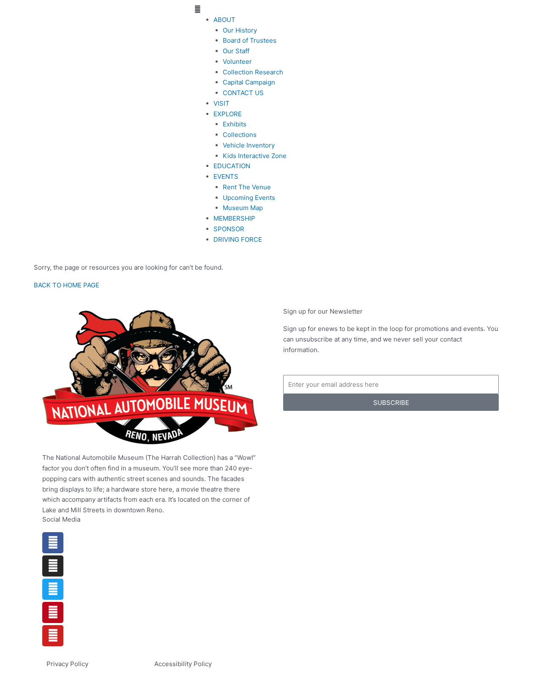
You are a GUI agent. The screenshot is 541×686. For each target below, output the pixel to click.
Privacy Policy (67, 664)
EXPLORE (227, 114)
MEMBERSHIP (234, 218)
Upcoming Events (249, 198)
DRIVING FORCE (237, 239)
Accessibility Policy (183, 664)
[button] (270, 9)
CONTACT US (243, 93)
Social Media (61, 519)
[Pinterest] (52, 612)
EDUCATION (231, 166)
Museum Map (243, 208)
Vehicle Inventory (249, 145)
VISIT (221, 103)
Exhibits (234, 124)
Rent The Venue (247, 187)
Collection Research (253, 72)
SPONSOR (228, 229)
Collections (240, 135)
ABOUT (224, 20)
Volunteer (237, 61)
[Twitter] (52, 589)
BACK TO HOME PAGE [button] (66, 285)
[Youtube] (52, 635)
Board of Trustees (249, 40)
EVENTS (225, 176)
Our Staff (236, 51)
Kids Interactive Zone (255, 156)
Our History (240, 30)
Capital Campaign (249, 82)
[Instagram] (52, 566)
